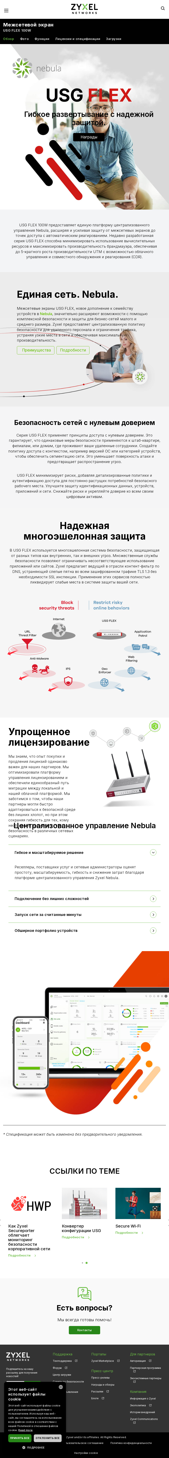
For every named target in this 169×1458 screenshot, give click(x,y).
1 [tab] (82, 1263)
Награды (89, 137)
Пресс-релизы (100, 1377)
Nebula (46, 314)
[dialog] (35, 1418)
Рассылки (97, 1391)
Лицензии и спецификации (77, 39)
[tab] (84, 852)
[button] (35, 1447)
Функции (42, 39)
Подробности (73, 350)
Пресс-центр (102, 1371)
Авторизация (138, 1360)
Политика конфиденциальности (131, 1443)
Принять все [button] (19, 1438)
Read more (25, 1430)
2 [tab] (86, 1263)
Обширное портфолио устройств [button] (46, 930)
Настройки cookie (86, 1452)
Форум (57, 1367)
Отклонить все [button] (48, 1438)
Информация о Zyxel (143, 1398)
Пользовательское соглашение (82, 1443)
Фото (24, 39)
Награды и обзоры (102, 1384)
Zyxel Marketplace (102, 1360)
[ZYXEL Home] (84, 9)
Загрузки (113, 39)
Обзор (8, 39)
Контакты (84, 1330)
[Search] (163, 8)
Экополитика (138, 1405)
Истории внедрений (142, 1412)
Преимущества (36, 350)
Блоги (95, 1398)
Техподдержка (62, 1360)
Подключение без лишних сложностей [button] (52, 898)
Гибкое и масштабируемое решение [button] (49, 852)
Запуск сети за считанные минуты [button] (48, 914)
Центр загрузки (62, 1374)
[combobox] (61, 1387)
